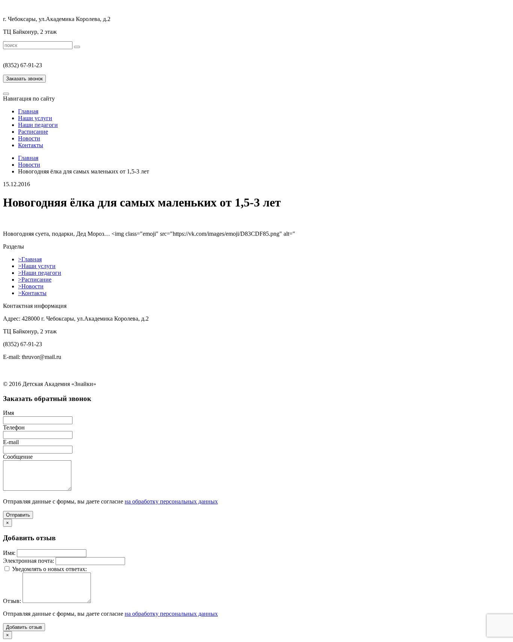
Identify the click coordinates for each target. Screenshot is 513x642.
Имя (8, 413)
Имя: (9, 553)
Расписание (33, 131)
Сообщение (18, 457)
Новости (29, 138)
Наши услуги (35, 118)
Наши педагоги (38, 125)
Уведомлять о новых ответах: (49, 569)
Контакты (30, 145)
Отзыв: (12, 601)
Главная (28, 111)
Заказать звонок (24, 78)
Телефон (14, 427)
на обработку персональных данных (171, 501)
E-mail (11, 442)
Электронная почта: (28, 561)
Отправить (18, 515)
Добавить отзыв (24, 627)
